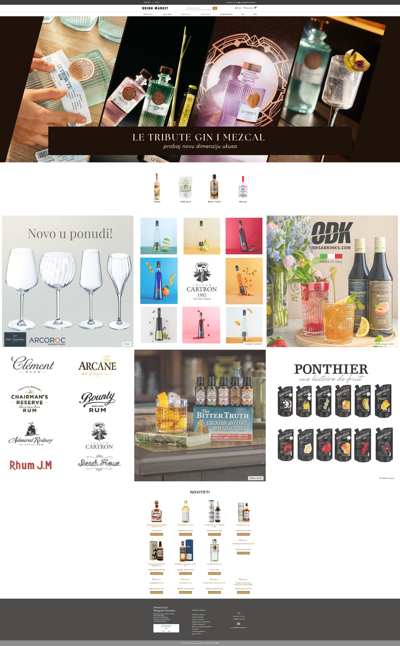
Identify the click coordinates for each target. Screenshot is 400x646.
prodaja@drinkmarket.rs (248, 2)
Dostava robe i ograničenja (201, 622)
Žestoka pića (148, 14)
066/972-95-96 (239, 619)
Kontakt (147, 2)
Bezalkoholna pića (226, 14)
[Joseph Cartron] (200, 281)
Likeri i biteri (167, 14)
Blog (157, 2)
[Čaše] (67, 281)
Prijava (239, 8)
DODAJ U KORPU (156, 534)
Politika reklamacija (198, 624)
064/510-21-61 (232, 2)
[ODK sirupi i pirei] (332, 281)
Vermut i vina (185, 14)
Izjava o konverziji (198, 619)
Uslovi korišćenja (197, 617)
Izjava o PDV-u (197, 634)
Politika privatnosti (198, 615)
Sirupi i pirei (205, 14)
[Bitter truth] (200, 415)
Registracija (249, 8)
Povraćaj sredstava (198, 631)
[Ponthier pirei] (332, 415)
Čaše (255, 14)
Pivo (243, 14)
